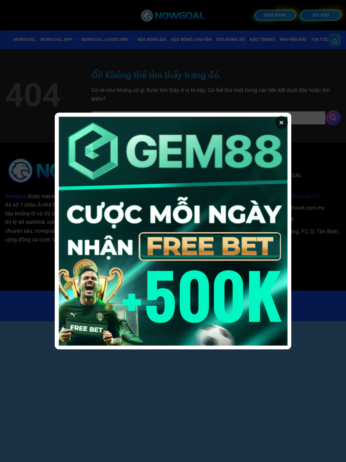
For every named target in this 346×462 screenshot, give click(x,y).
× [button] (281, 122)
